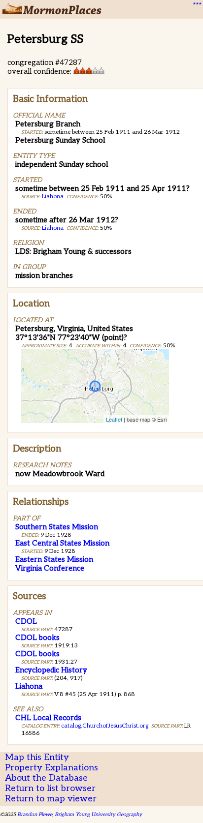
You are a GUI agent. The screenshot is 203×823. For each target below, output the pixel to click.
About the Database (46, 778)
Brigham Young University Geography (98, 814)
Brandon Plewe (34, 814)
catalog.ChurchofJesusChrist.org (104, 726)
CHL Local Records (48, 717)
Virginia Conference (49, 568)
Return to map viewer (51, 798)
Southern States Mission (56, 526)
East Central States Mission (62, 543)
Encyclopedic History (51, 670)
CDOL (26, 621)
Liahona (53, 196)
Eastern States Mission (54, 559)
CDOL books (37, 637)
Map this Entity (37, 757)
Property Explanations (51, 767)
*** (196, 5)
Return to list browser (50, 788)
